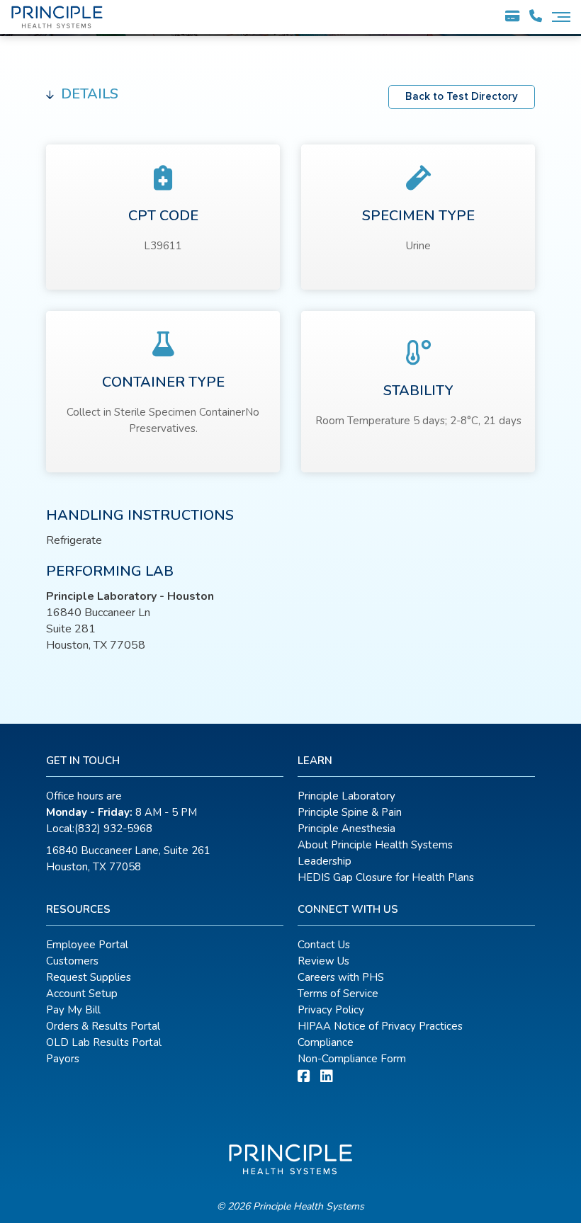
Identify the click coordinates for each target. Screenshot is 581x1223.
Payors (62, 1059)
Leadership (324, 861)
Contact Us (324, 945)
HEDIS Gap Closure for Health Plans (386, 877)
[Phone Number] (535, 17)
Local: (99, 828)
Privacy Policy (331, 1010)
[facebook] (304, 1077)
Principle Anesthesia (346, 828)
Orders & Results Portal (103, 1026)
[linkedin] (326, 1077)
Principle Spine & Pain (350, 812)
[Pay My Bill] (512, 18)
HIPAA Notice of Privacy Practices (380, 1026)
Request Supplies (88, 977)
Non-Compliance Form (352, 1059)
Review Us (323, 961)
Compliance (326, 1042)
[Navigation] (561, 17)
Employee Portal (87, 945)
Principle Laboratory (346, 796)
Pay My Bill (73, 1010)
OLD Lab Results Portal (104, 1042)
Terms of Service (338, 993)
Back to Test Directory (461, 96)
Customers (72, 961)
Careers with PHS (341, 977)
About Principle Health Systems (375, 845)
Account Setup (82, 993)
